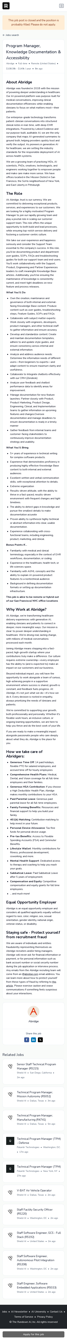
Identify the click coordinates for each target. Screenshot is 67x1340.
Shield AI (21, 1072)
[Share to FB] (26, 1039)
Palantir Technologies (28, 1147)
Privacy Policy (45, 1317)
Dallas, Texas (37, 1100)
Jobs (4, 1311)
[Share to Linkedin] (33, 1039)
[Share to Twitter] (40, 1039)
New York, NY (50, 1171)
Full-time (22, 63)
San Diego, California (41, 1072)
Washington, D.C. (51, 1147)
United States (37, 1241)
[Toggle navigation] (61, 6)
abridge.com (31, 974)
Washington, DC (38, 1218)
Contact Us (56, 1311)
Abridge (10, 63)
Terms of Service (23, 1317)
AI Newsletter (19, 1311)
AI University (38, 1311)
